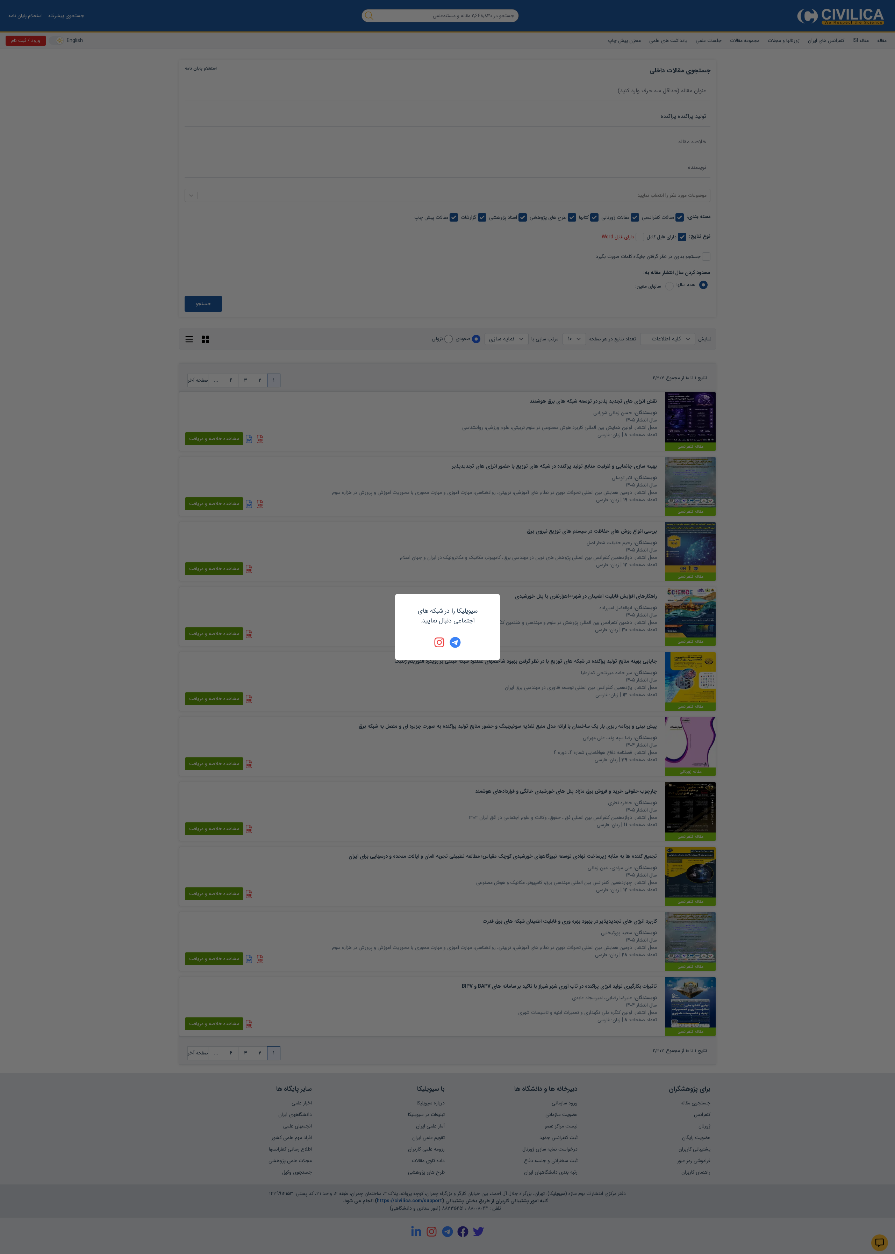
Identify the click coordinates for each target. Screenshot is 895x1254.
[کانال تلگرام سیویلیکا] (455, 642)
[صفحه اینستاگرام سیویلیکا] (439, 642)
